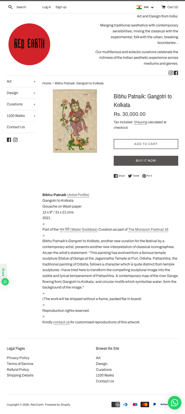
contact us (61, 322)
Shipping (140, 122)
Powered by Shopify (57, 404)
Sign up (61, 7)
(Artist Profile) (78, 195)
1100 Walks (21, 116)
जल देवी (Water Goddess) (78, 229)
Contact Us (16, 127)
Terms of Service (20, 364)
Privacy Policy (18, 358)
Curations (21, 104)
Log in (46, 7)
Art (21, 81)
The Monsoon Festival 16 (148, 229)
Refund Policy (18, 369)
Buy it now (146, 160)
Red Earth (36, 404)
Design (21, 93)
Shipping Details (20, 375)
